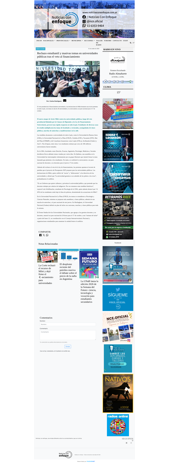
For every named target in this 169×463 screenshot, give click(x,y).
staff (125, 40)
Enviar (68, 346)
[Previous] (40, 277)
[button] (130, 42)
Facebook (118, 243)
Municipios (77, 40)
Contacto (117, 40)
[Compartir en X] (44, 236)
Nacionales (48, 40)
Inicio (39, 40)
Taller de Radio (99, 43)
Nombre (42, 321)
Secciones (89, 40)
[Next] (96, 277)
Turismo (107, 40)
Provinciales (63, 40)
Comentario (44, 328)
